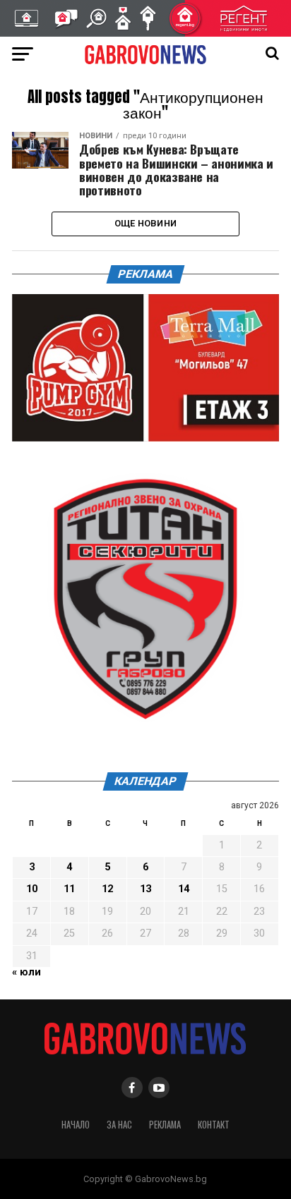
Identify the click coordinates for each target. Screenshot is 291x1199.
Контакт (214, 1124)
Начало (75, 1124)
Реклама (165, 1124)
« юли (26, 972)
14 (183, 889)
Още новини (145, 223)
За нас (119, 1124)
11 (69, 889)
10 (31, 889)
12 (107, 889)
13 (145, 889)
